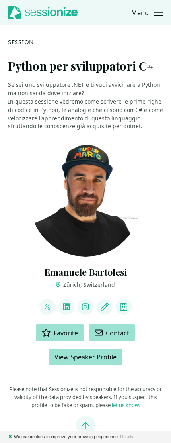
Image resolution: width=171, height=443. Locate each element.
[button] (147, 12)
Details (126, 436)
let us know (125, 405)
